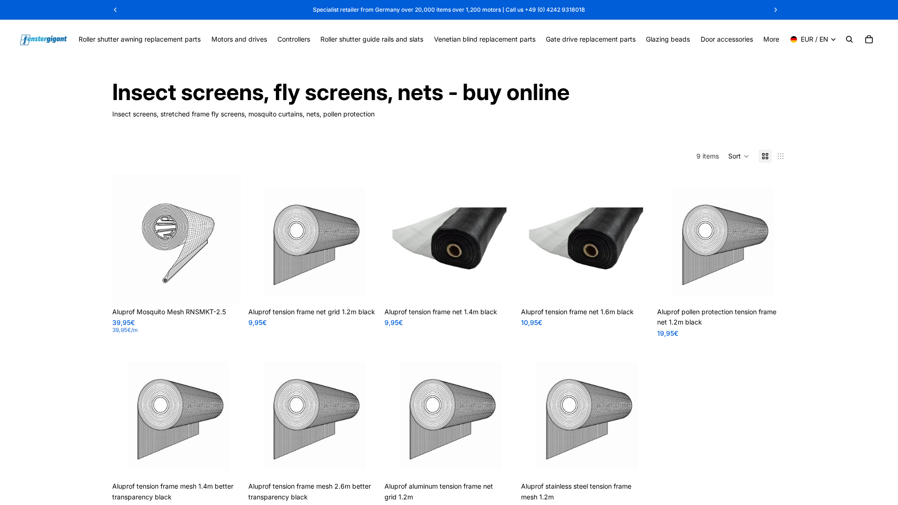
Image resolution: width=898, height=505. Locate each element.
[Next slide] (499, 238)
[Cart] (869, 39)
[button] (738, 156)
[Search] (849, 39)
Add (370, 288)
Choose (234, 288)
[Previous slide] (398, 238)
